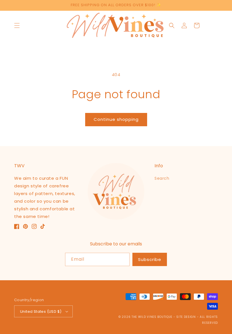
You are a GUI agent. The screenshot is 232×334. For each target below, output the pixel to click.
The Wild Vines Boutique (152, 317)
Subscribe (149, 259)
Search (161, 178)
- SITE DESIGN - (186, 317)
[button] (17, 25)
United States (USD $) (40, 311)
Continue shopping (116, 119)
